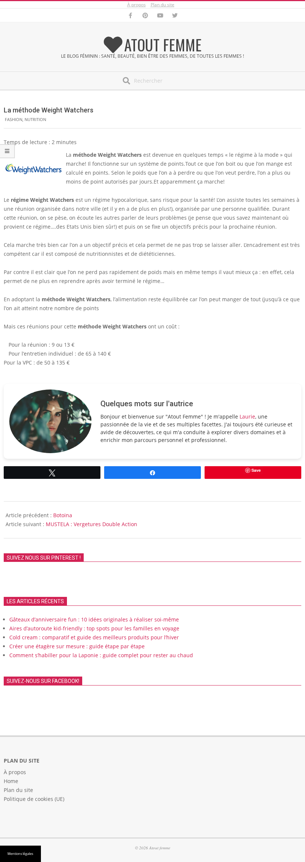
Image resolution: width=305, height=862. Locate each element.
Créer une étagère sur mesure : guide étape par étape (77, 646)
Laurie (247, 416)
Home (11, 781)
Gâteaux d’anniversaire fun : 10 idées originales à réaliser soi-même (94, 619)
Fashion (13, 119)
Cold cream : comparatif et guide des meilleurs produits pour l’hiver (94, 637)
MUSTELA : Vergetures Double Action (91, 524)
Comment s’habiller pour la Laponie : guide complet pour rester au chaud (101, 655)
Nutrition (35, 119)
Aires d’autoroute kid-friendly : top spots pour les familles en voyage (94, 628)
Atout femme (163, 44)
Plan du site (162, 4)
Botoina (62, 515)
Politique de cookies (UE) (34, 798)
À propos (136, 4)
